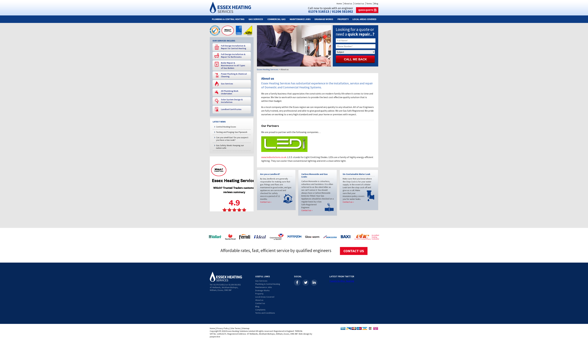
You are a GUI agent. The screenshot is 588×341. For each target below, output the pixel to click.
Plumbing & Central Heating (228, 19)
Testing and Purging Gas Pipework (231, 132)
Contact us (359, 3)
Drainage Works (324, 19)
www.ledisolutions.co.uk (273, 157)
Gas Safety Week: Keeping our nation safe (230, 146)
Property (343, 19)
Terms (369, 3)
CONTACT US (353, 251)
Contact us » (265, 202)
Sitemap (245, 328)
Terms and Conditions (265, 313)
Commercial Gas (276, 19)
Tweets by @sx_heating (341, 280)
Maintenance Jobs (300, 19)
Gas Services (256, 19)
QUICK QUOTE (365, 10)
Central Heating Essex (226, 126)
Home (339, 3)
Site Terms (235, 328)
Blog (376, 3)
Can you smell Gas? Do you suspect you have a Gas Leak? (232, 138)
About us (348, 3)
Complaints (260, 309)
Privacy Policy (223, 328)
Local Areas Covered (364, 19)
